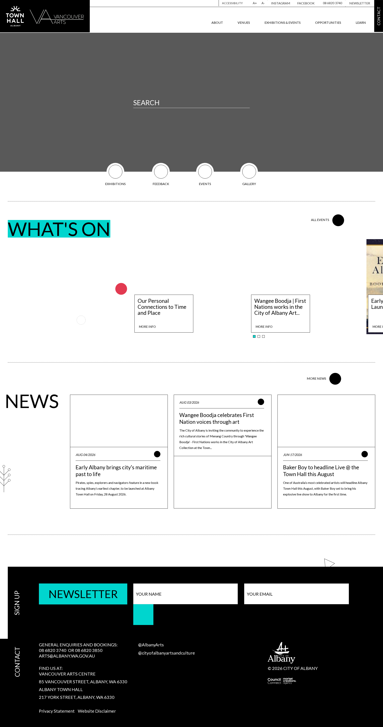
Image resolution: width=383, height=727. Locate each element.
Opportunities (328, 22)
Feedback (161, 184)
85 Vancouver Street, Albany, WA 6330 (83, 681)
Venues (244, 22)
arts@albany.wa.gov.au (67, 656)
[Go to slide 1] (254, 336)
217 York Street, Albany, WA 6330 (77, 697)
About (217, 22)
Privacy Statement (57, 711)
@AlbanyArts (151, 644)
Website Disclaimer (97, 711)
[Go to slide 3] (263, 336)
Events (205, 184)
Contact (378, 16)
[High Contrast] (248, 3)
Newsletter (359, 3)
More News (316, 378)
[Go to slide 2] (259, 336)
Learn (361, 22)
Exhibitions (115, 184)
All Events (320, 220)
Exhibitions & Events (283, 22)
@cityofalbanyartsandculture (166, 653)
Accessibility (232, 3)
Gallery (249, 184)
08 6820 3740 (332, 3)
